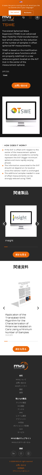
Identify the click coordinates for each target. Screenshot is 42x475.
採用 (21, 393)
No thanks (27, 12)
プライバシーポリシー (21, 471)
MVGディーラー (21, 386)
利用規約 (21, 468)
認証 (21, 389)
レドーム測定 (21, 416)
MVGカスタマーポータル (21, 442)
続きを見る (21, 254)
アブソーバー (21, 419)
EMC (21, 413)
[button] (30, 17)
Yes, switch (14, 12)
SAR (21, 429)
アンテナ (21, 409)
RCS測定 (21, 406)
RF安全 (21, 423)
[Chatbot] (23, 17)
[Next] (37, 223)
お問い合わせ (21, 85)
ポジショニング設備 (21, 426)
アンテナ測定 (21, 403)
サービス (21, 432)
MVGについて (21, 380)
